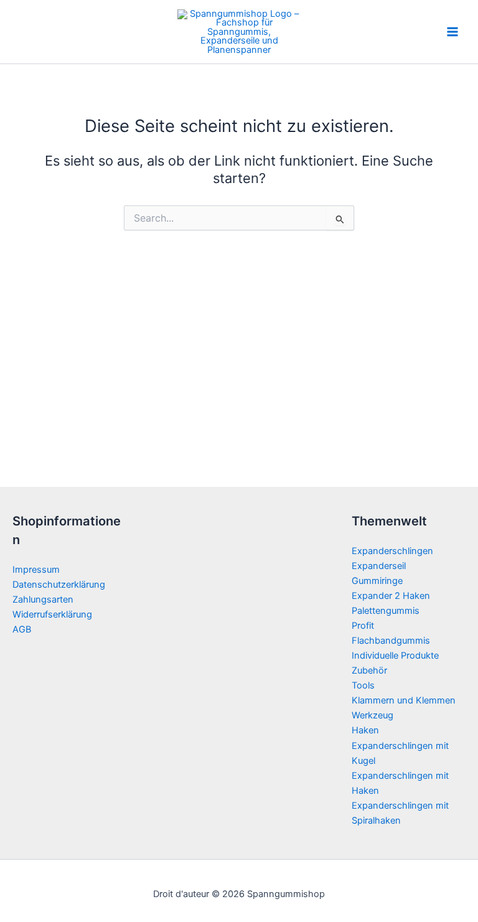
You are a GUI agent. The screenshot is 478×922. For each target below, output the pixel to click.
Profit (363, 625)
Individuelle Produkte (395, 655)
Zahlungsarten (42, 599)
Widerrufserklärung (52, 614)
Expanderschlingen (392, 551)
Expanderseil (379, 566)
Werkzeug (372, 715)
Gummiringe (377, 580)
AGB (21, 629)
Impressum (36, 569)
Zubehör (369, 670)
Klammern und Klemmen (404, 700)
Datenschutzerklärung (58, 584)
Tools (363, 685)
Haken (365, 730)
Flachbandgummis (391, 640)
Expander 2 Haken (391, 595)
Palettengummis (385, 610)
